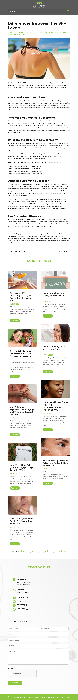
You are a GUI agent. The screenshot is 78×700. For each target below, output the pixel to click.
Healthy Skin (60, 32)
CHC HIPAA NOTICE (21, 621)
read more (14, 321)
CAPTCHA (11, 668)
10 (50, 551)
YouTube (22, 601)
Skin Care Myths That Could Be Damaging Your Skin (21, 521)
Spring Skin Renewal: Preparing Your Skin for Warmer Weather (21, 354)
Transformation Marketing (58, 697)
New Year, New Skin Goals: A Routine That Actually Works (21, 468)
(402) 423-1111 (23, 592)
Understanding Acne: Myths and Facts (54, 347)
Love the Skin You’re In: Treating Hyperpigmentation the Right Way (55, 406)
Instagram (23, 609)
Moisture (12, 35)
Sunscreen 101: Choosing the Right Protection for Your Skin (20, 297)
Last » (65, 551)
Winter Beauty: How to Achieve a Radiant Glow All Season (55, 463)
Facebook (23, 597)
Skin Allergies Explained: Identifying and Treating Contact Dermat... (22, 411)
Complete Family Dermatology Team (26, 32)
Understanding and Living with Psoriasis (54, 294)
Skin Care (21, 35)
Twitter (22, 605)
